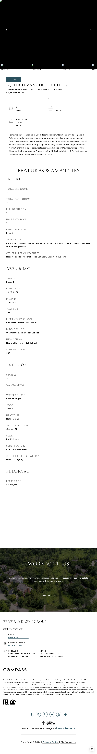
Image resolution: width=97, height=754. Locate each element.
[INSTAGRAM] (38, 714)
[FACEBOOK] (31, 714)
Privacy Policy (50, 742)
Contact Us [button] (48, 595)
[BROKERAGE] (65, 714)
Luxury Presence (65, 728)
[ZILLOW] (58, 714)
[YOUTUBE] (51, 714)
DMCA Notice (68, 742)
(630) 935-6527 (15, 645)
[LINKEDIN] (45, 714)
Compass (77, 680)
